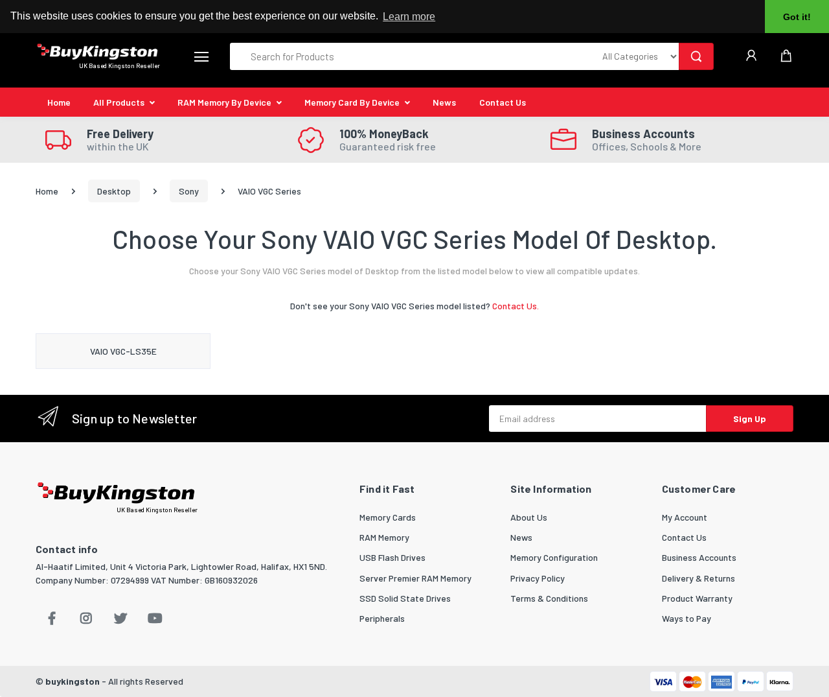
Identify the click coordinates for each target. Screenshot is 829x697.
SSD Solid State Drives (405, 598)
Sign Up (749, 418)
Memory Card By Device (352, 102)
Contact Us (502, 102)
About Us (528, 517)
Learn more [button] (409, 16)
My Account (684, 517)
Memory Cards (387, 517)
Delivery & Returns (698, 578)
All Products (118, 102)
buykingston (72, 681)
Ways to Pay (686, 618)
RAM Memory (384, 537)
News (444, 102)
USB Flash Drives (392, 557)
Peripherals (382, 618)
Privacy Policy (537, 578)
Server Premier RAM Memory (415, 578)
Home (59, 102)
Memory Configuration (554, 557)
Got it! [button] (797, 17)
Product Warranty (697, 598)
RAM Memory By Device (224, 102)
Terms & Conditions (549, 598)
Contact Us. (515, 305)
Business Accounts (699, 557)
